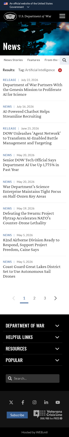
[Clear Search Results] (60, 70)
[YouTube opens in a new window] (58, 402)
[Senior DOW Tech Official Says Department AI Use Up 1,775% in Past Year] (34, 163)
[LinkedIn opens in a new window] (46, 402)
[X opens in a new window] (11, 402)
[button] (62, 16)
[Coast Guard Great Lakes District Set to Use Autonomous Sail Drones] (34, 269)
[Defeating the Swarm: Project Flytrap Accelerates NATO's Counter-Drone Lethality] (34, 216)
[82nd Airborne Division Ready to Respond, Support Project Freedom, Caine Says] (34, 243)
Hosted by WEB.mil (34, 432)
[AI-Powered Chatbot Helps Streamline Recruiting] (34, 112)
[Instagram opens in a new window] (34, 402)
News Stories (13, 60)
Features (33, 60)
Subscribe (17, 415)
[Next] (55, 298)
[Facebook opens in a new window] (23, 402)
